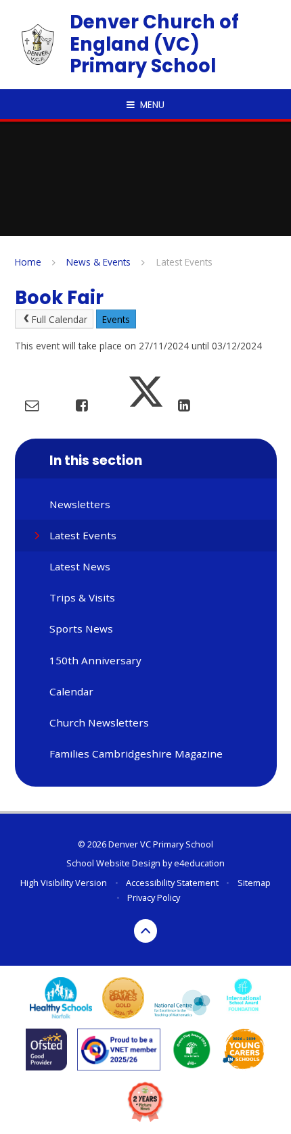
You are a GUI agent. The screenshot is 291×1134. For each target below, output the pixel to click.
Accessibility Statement (172, 883)
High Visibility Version (63, 883)
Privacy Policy (153, 897)
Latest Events (184, 261)
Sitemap (254, 883)
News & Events (98, 261)
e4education (199, 863)
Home (28, 261)
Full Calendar (59, 319)
